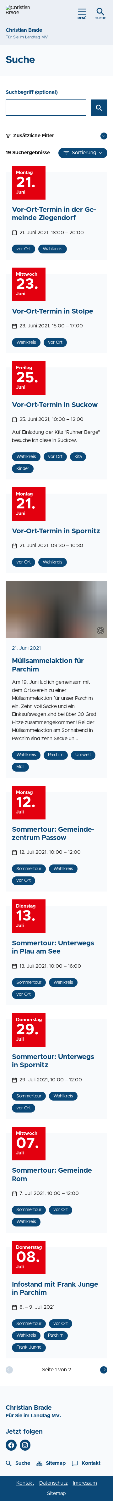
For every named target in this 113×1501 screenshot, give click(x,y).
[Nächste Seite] (103, 1370)
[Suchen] (99, 107)
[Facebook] (11, 1445)
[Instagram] (25, 1445)
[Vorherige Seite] (9, 1370)
